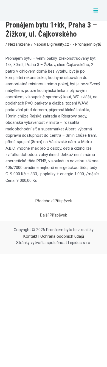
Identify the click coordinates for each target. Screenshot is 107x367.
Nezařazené (19, 44)
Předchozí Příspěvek (53, 200)
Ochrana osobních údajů (62, 236)
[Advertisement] (53, 310)
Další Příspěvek (53, 215)
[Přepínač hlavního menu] (96, 10)
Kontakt (30, 236)
